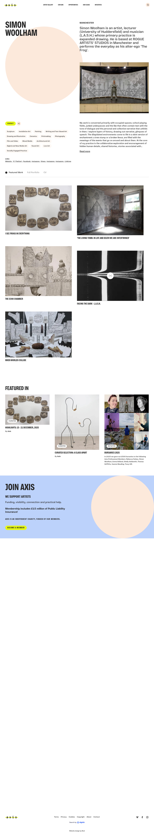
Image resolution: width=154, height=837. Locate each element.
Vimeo (43, 161)
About (89, 817)
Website (8, 161)
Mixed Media (27, 141)
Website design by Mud (77, 831)
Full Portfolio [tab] (33, 173)
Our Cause (86, 5)
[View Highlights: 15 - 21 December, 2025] (27, 412)
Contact (10, 123)
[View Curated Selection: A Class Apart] (77, 425)
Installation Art (24, 131)
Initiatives (98, 5)
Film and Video (12, 141)
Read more (85, 151)
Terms (56, 817)
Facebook (27, 161)
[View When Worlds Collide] (38, 337)
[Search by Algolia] (76, 822)
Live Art (47, 146)
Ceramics (33, 136)
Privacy (64, 817)
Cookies (72, 817)
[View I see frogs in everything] (38, 210)
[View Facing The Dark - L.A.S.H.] (110, 278)
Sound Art (35, 146)
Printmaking (46, 136)
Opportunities (73, 5)
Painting (38, 131)
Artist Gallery (48, 5)
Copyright (81, 817)
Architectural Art (43, 141)
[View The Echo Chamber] (38, 273)
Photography (60, 136)
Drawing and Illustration (16, 136)
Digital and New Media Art (17, 146)
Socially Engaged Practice (17, 151)
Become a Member (16, 528)
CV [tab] (45, 173)
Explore (60, 5)
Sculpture (10, 131)
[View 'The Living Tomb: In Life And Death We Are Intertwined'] (110, 213)
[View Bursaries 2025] (126, 425)
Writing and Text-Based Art (56, 131)
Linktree (68, 161)
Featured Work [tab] (16, 173)
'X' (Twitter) (17, 161)
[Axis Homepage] (10, 5)
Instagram (36, 161)
